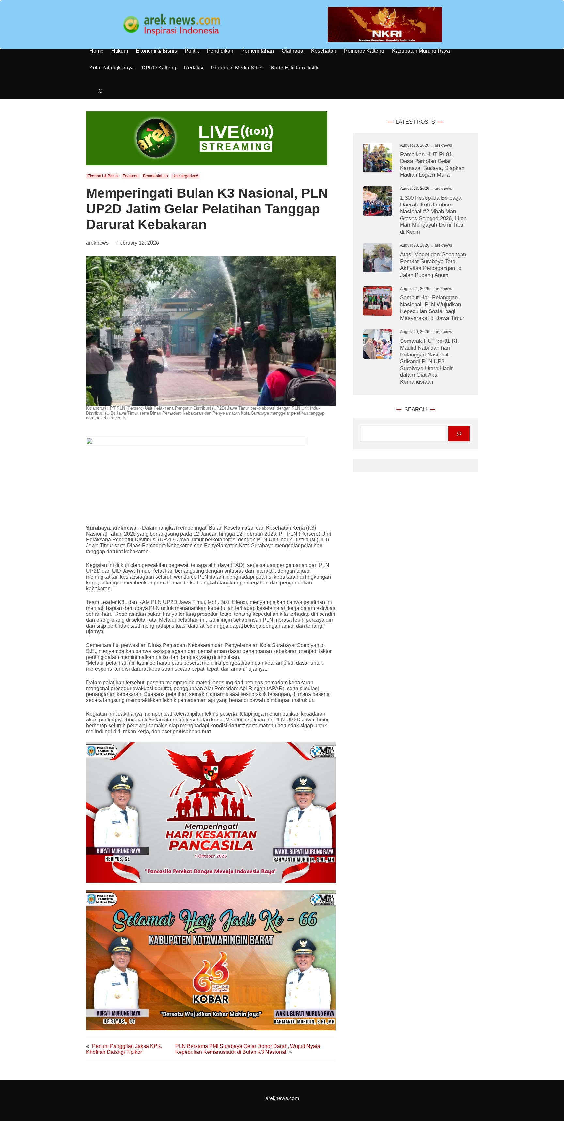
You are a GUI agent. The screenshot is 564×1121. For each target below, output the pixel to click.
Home (96, 51)
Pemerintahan (155, 176)
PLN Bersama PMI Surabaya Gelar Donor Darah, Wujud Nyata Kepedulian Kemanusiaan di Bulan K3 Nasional (247, 1049)
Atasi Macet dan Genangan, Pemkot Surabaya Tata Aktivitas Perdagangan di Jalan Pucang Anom (434, 264)
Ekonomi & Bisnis (102, 176)
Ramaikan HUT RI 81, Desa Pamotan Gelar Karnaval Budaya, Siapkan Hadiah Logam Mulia (432, 164)
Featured (131, 176)
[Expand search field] (100, 91)
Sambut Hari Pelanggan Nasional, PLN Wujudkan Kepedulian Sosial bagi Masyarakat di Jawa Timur (432, 307)
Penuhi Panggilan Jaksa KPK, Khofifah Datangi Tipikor (124, 1049)
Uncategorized (185, 176)
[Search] (459, 433)
